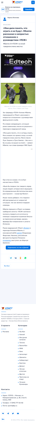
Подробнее (28, 9)
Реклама (6, 332)
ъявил (27, 228)
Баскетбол (23, 345)
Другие (22, 374)
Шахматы (22, 357)
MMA (21, 348)
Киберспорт (23, 360)
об (24, 228)
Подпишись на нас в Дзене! (18, 247)
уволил (19, 233)
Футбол (7, 266)
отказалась (7, 240)
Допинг (22, 366)
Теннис (22, 343)
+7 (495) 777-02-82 (16, 403)
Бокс (21, 351)
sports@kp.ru (12, 406)
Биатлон (22, 363)
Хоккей (22, 334)
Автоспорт (23, 354)
